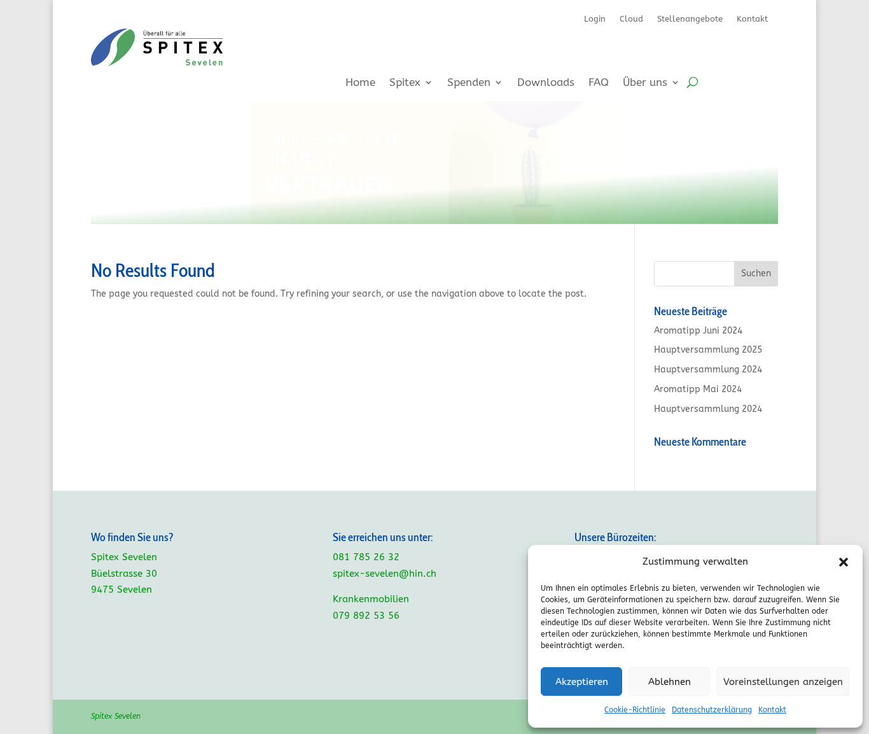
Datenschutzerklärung (712, 709)
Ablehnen (669, 682)
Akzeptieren (581, 682)
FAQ (598, 83)
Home (360, 83)
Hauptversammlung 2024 (708, 369)
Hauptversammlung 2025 (708, 349)
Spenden (468, 83)
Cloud (631, 19)
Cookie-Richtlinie (634, 709)
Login (595, 19)
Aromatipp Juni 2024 (698, 330)
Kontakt (772, 709)
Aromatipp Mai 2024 (698, 389)
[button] (843, 562)
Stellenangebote (690, 19)
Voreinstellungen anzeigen (783, 682)
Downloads (545, 83)
